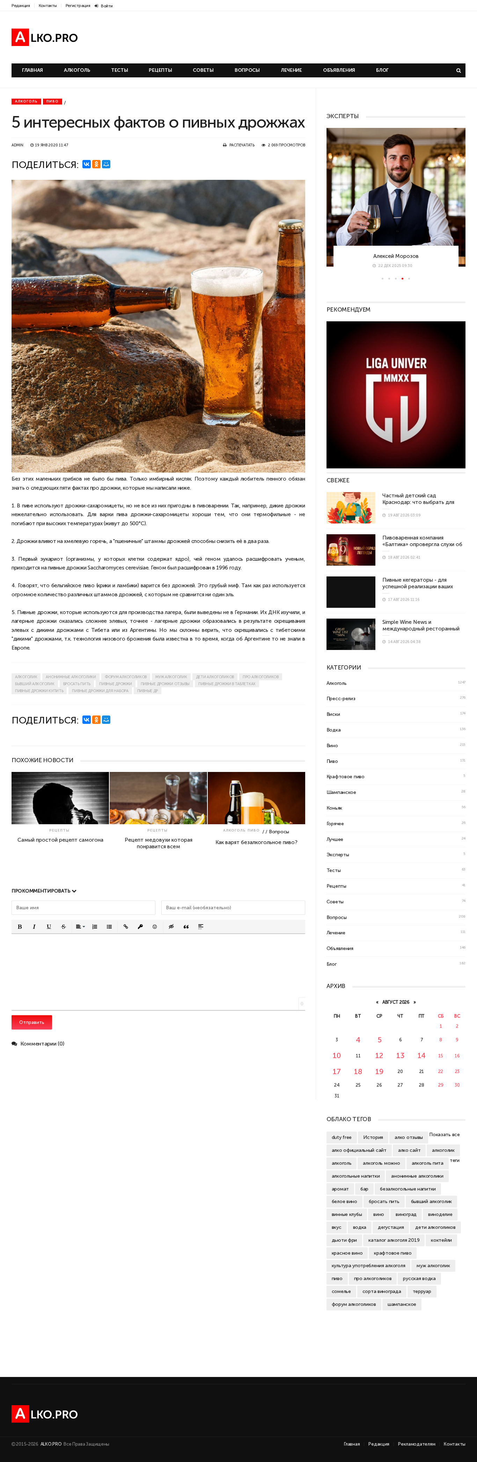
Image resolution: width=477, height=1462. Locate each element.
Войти (106, 6)
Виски (333, 714)
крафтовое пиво (392, 1252)
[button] (19, 926)
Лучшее (334, 839)
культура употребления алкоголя (368, 1265)
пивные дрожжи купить (39, 691)
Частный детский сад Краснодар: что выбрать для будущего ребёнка (418, 502)
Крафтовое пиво (345, 776)
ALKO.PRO (52, 1444)
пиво (89, 585)
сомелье (341, 1291)
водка (360, 1227)
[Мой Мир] (106, 164)
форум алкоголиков (126, 677)
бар (364, 1188)
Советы (203, 70)
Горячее (335, 823)
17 (336, 1071)
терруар (422, 1291)
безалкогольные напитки (408, 1188)
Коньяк (334, 807)
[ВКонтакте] (86, 164)
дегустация (391, 1227)
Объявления (339, 70)
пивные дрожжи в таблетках (227, 684)
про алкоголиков (261, 677)
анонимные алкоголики (71, 677)
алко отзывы (409, 1137)
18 (358, 1071)
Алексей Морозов (396, 256)
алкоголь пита (427, 1163)
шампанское (402, 1304)
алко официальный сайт (359, 1150)
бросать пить (77, 684)
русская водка (419, 1278)
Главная (32, 70)
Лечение (291, 70)
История (373, 1137)
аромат (340, 1188)
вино (378, 1214)
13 (400, 1055)
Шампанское (341, 792)
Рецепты (160, 70)
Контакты (48, 5)
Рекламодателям (416, 1444)
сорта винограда (381, 1291)
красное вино (347, 1252)
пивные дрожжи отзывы (165, 684)
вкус (337, 1227)
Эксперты (337, 854)
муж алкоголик (171, 677)
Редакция (21, 5)
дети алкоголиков (215, 677)
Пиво (52, 101)
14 (422, 1055)
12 (379, 1055)
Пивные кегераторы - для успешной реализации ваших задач (417, 586)
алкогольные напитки (356, 1175)
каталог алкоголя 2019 (393, 1240)
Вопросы (247, 70)
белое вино (344, 1201)
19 (379, 1071)
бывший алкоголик (34, 684)
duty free (342, 1137)
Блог (382, 70)
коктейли (441, 1240)
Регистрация (78, 5)
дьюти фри (344, 1240)
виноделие (440, 1214)
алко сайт (409, 1150)
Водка (333, 729)
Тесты (119, 70)
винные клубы (347, 1214)
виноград (406, 1214)
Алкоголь (77, 70)
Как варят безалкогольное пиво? (213, 842)
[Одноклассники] (96, 164)
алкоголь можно (381, 1163)
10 (336, 1055)
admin (17, 145)
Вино (332, 745)
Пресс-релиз (340, 698)
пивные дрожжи (115, 684)
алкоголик (26, 677)
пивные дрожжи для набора (100, 691)
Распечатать (242, 145)
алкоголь (342, 1163)
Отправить (31, 1022)
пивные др (147, 691)
